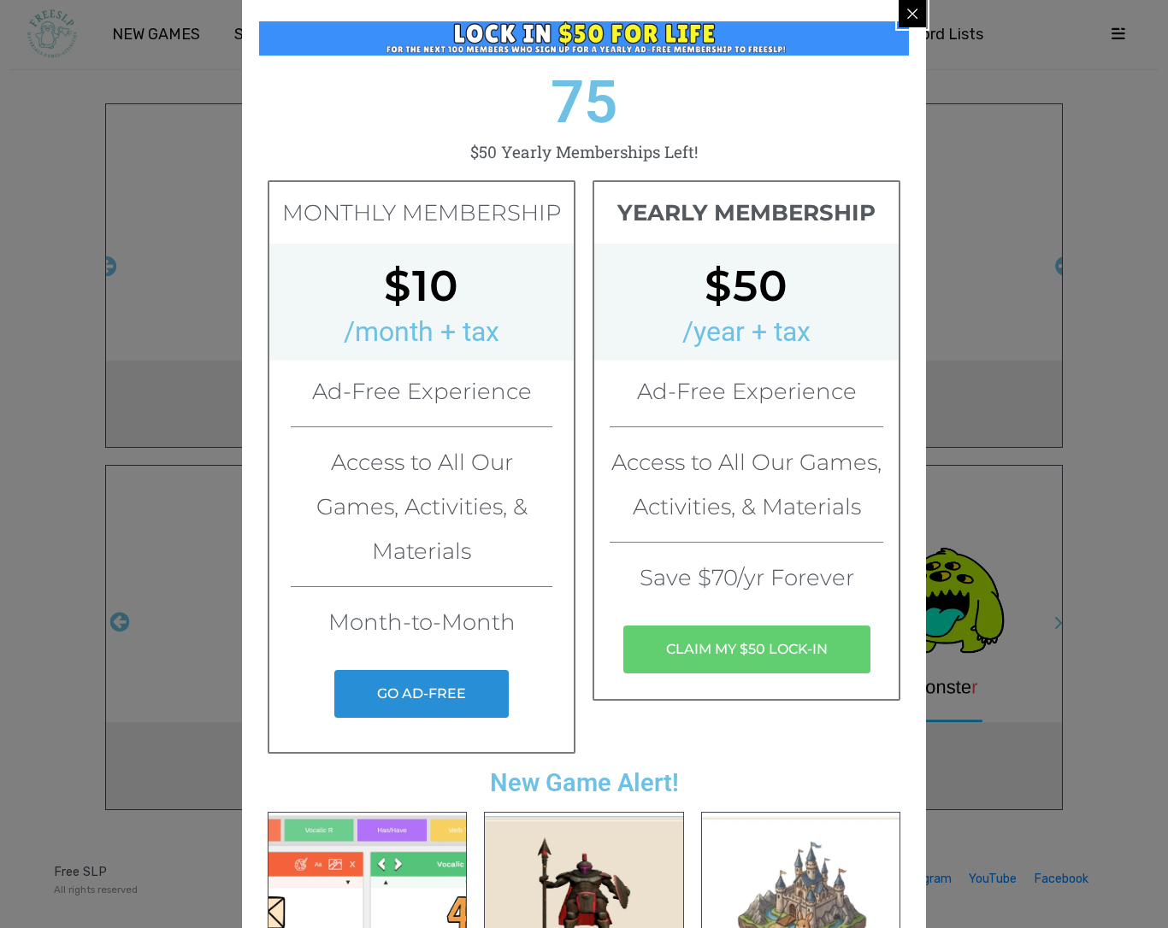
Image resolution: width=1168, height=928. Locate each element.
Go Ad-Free (421, 693)
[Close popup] (912, 13)
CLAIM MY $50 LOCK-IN (747, 649)
